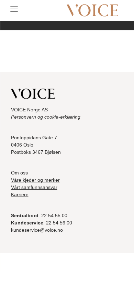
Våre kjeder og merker (35, 180)
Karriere (20, 194)
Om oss (19, 172)
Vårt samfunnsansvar (34, 187)
